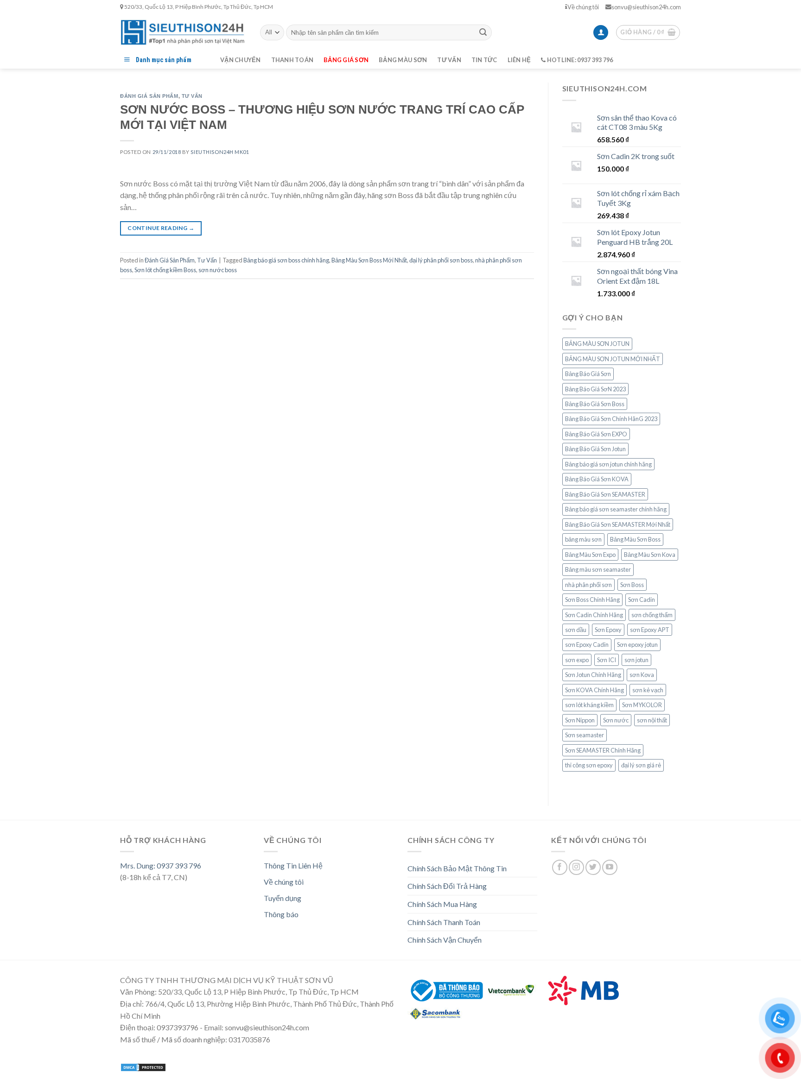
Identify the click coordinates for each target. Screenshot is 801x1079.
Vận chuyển (240, 60)
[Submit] (483, 32)
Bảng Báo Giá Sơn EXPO (596, 434)
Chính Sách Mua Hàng (442, 904)
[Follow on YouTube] (609, 867)
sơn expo (577, 660)
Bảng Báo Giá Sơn (588, 373)
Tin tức (484, 60)
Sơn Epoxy (608, 629)
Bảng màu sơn (403, 60)
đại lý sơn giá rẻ (641, 765)
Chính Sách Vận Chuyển (444, 939)
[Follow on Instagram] (576, 867)
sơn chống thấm (652, 615)
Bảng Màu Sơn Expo (590, 554)
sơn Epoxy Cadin (587, 644)
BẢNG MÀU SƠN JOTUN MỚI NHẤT (612, 359)
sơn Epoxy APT (649, 629)
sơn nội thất (652, 720)
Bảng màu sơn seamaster (598, 569)
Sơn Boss (632, 584)
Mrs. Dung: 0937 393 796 (160, 865)
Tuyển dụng (282, 898)
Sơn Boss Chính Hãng (592, 599)
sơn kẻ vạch (647, 690)
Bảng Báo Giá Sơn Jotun (595, 449)
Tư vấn (449, 60)
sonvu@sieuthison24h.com (646, 7)
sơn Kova (641, 674)
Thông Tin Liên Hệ (293, 865)
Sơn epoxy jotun (637, 644)
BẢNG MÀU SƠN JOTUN (597, 343)
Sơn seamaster (584, 735)
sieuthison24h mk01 (220, 152)
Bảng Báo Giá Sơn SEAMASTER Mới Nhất (617, 524)
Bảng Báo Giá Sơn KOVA (597, 479)
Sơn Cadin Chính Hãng (594, 615)
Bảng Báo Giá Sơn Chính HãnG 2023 (611, 418)
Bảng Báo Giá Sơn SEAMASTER (605, 494)
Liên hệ (519, 60)
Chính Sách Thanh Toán (443, 922)
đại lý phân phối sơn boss (441, 260)
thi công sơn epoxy (589, 765)
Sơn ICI (606, 660)
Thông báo (281, 914)
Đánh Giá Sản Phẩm (149, 96)
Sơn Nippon (580, 720)
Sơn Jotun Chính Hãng (593, 674)
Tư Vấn (192, 96)
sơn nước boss (217, 270)
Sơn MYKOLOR (642, 705)
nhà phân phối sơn (588, 584)
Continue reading (160, 227)
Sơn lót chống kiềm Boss (165, 270)
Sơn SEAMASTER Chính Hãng (603, 750)
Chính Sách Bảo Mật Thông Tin (457, 868)
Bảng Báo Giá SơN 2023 (595, 389)
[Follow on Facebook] (559, 867)
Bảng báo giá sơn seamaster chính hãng (616, 509)
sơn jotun (636, 660)
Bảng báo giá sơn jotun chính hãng (608, 464)
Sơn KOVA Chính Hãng (594, 690)
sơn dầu (575, 629)
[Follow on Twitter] (593, 867)
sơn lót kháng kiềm (589, 705)
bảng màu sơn (583, 539)
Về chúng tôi (583, 7)
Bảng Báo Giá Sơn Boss (594, 404)
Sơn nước (616, 720)
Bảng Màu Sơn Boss (635, 539)
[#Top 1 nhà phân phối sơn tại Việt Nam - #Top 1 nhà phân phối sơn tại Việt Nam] (183, 32)
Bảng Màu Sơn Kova (649, 554)
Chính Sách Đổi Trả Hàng (447, 885)
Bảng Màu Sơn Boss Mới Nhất (369, 260)
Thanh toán (292, 60)
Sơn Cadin (641, 599)
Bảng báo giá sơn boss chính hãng (286, 260)
